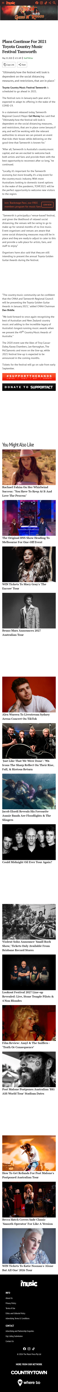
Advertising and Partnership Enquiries (20, 1331)
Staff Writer (28, 58)
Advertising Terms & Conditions (17, 1318)
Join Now (47, 204)
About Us (9, 1298)
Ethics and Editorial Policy (15, 1313)
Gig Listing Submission (14, 1336)
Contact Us (10, 1341)
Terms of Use (10, 1308)
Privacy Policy (11, 1303)
